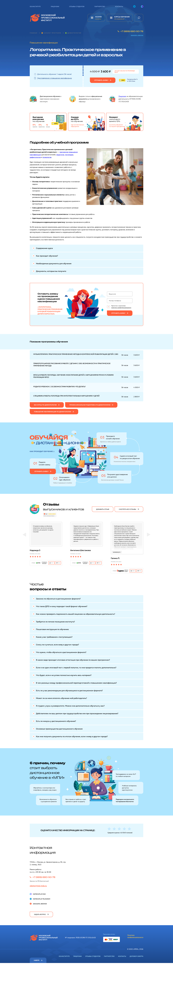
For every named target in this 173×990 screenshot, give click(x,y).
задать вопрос (40, 914)
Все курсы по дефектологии (45, 405)
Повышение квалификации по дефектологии (52, 412)
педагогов (60, 155)
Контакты (119, 6)
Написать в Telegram (41, 899)
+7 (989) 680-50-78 (132, 31)
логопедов (69, 155)
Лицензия (122, 96)
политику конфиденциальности (121, 307)
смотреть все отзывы (127, 509)
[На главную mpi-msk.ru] (47, 15)
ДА (51, 563)
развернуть (116, 552)
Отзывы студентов (76, 6)
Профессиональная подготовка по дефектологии (89, 405)
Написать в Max (39, 894)
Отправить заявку (101, 80)
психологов (47, 157)
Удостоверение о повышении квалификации (54, 78)
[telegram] (134, 6)
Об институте (35, 6)
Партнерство (99, 6)
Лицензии (55, 6)
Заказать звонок (40, 904)
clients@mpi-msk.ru (38, 886)
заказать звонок (137, 35)
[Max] (142, 6)
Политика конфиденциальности (135, 936)
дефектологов (35, 157)
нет (58, 563)
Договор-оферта (136, 956)
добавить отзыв (102, 509)
